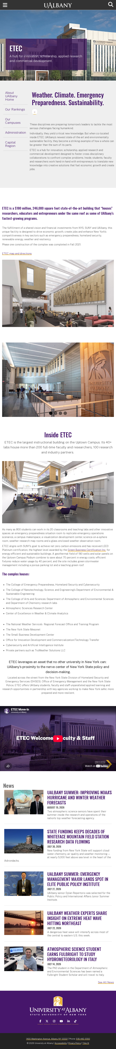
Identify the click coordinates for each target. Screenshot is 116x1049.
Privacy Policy (74, 1043)
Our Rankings (15, 109)
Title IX (85, 1043)
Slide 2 (55, 413)
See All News (106, 982)
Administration (15, 132)
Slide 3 (60, 413)
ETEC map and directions (17, 253)
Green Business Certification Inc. (87, 549)
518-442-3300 (83, 1039)
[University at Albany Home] (58, 3)
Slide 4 (65, 413)
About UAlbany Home (11, 96)
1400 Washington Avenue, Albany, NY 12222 (47, 1039)
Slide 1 (50, 413)
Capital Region (10, 144)
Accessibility (61, 1043)
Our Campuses (13, 120)
